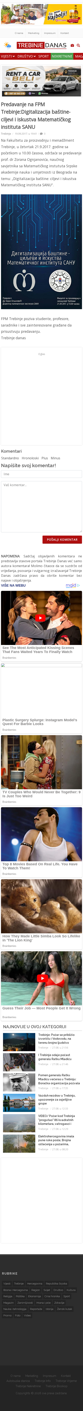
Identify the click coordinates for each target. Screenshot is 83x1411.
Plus (45, 458)
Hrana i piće (43, 1302)
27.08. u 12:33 (60, 1108)
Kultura (71, 1290)
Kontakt (64, 33)
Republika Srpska (56, 1283)
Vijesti (7, 56)
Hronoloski (30, 458)
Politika (20, 1296)
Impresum (50, 33)
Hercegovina (34, 1283)
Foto (17, 1315)
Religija (7, 1296)
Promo (7, 1315)
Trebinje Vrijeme (66, 1381)
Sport (43, 56)
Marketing (33, 33)
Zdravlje (59, 1302)
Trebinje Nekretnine (28, 1386)
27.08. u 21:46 (60, 1064)
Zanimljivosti (25, 1302)
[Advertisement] (41, 398)
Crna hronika (52, 1296)
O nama (19, 33)
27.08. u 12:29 (60, 1129)
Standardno (10, 458)
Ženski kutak (64, 1309)
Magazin (8, 1302)
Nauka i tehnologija (14, 1309)
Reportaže (36, 1309)
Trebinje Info (43, 1381)
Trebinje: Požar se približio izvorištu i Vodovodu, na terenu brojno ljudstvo (56, 1038)
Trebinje (6, 133)
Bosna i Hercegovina (15, 1290)
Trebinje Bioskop (56, 1386)
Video (27, 1315)
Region (35, 1290)
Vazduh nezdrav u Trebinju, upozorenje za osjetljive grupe (57, 1099)
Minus (55, 458)
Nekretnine (62, 56)
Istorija (49, 1309)
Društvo (26, 56)
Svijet (47, 1290)
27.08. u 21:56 (60, 1047)
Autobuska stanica (18, 1381)
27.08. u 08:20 (60, 1149)
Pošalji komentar (62, 539)
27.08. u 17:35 (60, 1088)
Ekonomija (34, 1296)
